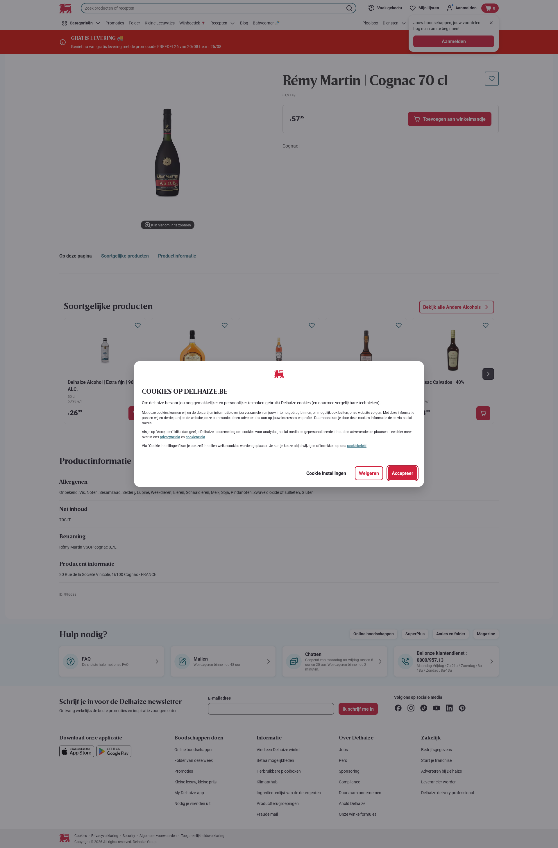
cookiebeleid (195, 437)
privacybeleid (170, 437)
